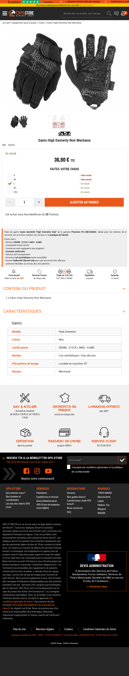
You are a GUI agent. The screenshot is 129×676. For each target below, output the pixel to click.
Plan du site (19, 629)
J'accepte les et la (97, 469)
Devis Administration (46, 500)
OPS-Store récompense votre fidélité (48, 506)
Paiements (41, 492)
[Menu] (5, 13)
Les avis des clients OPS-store (18, 505)
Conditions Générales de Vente (99, 629)
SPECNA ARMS (85, 5)
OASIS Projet (56, 643)
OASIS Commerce (70, 643)
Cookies (68, 629)
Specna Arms (104, 496)
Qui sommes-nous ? (15, 492)
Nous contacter (75, 508)
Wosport (102, 509)
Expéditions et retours (47, 496)
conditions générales (97, 467)
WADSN (101, 513)
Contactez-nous (97, 586)
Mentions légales (45, 629)
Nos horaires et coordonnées (13, 498)
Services (71, 492)
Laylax (101, 500)
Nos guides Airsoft (76, 496)
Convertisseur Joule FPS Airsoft (79, 502)
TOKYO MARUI (105, 492)
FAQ (69, 512)
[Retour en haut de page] (124, 402)
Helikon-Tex (104, 504)
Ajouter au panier (84, 202)
